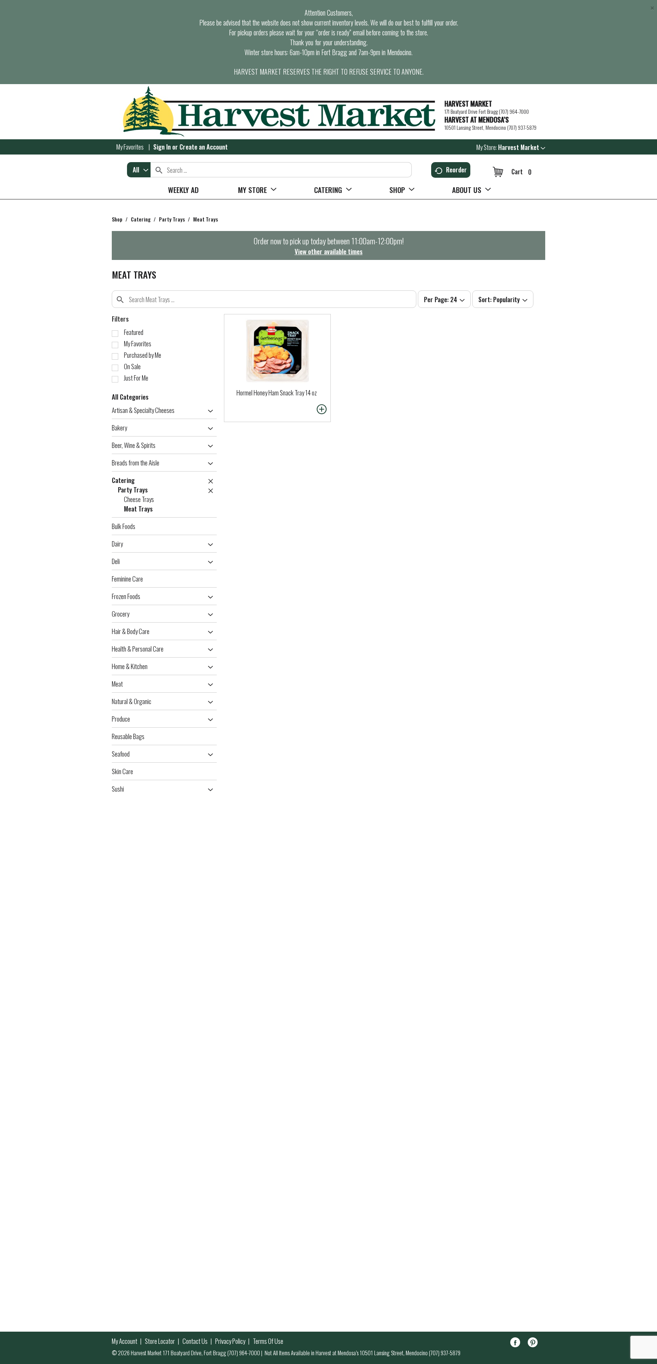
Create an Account (203, 146)
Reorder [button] (456, 169)
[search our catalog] (159, 169)
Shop (117, 219)
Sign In (162, 146)
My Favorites (130, 146)
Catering (141, 219)
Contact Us (195, 1341)
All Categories (130, 397)
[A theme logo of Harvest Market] (274, 111)
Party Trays (172, 219)
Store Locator (160, 1341)
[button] (521, 147)
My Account (124, 1341)
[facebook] (515, 1343)
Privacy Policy (230, 1341)
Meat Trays (205, 219)
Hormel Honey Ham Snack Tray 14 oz (276, 392)
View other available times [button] (329, 251)
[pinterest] (533, 1343)
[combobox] (139, 169)
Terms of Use (268, 1341)
